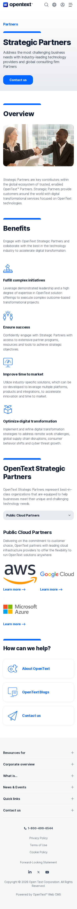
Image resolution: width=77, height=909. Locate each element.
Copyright (10, 882)
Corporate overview (19, 764)
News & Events (14, 787)
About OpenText (36, 669)
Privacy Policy (38, 838)
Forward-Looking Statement (38, 862)
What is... (10, 776)
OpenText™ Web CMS (47, 894)
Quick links (11, 799)
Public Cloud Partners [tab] (22, 515)
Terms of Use (38, 845)
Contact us (18, 80)
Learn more (14, 589)
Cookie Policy (39, 852)
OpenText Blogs (35, 692)
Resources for (14, 753)
